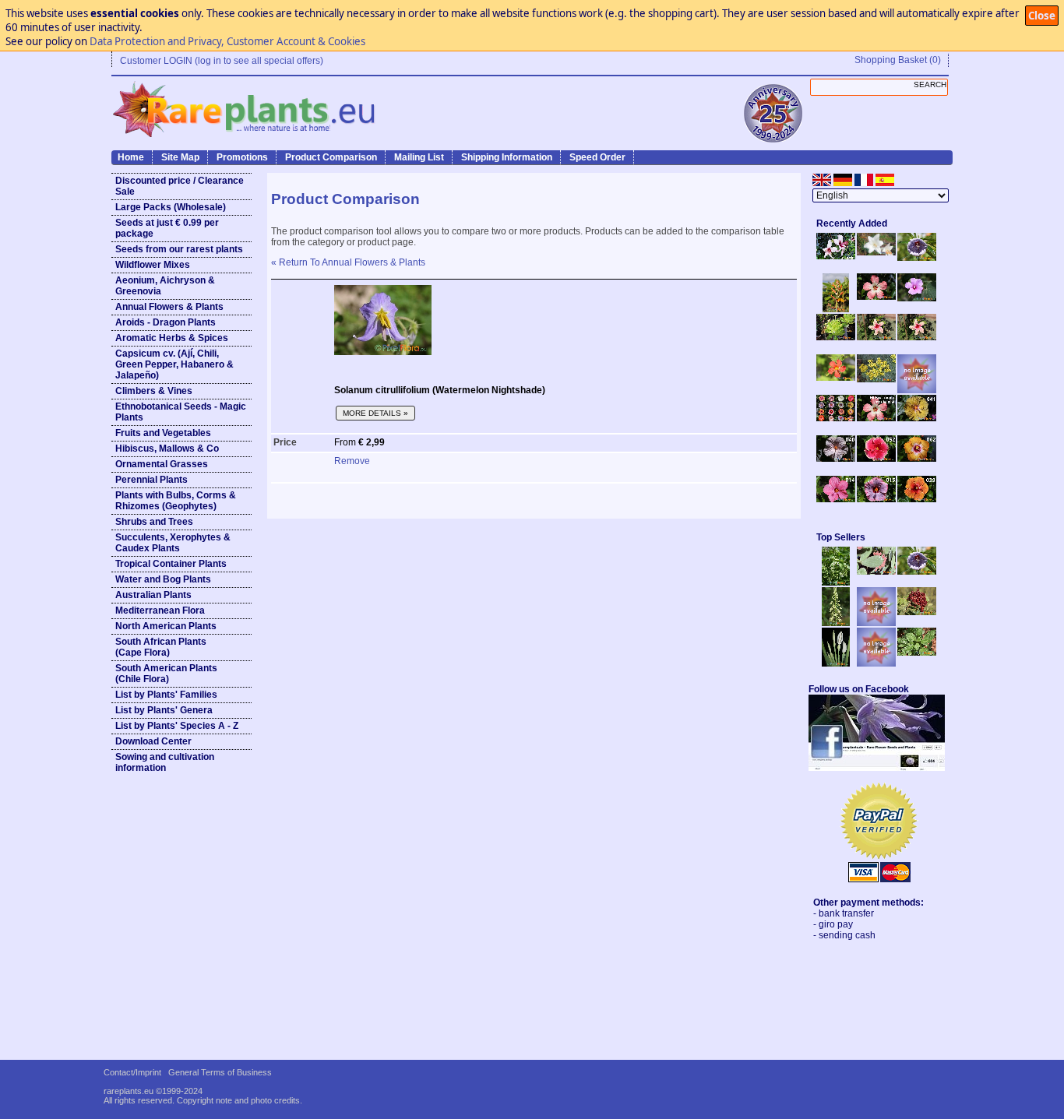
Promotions (242, 157)
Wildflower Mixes (152, 264)
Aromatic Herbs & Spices (171, 338)
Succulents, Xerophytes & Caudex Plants (173, 543)
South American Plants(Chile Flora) (166, 673)
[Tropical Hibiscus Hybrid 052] (876, 458)
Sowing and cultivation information (164, 762)
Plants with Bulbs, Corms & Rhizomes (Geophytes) (175, 501)
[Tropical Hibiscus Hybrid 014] (835, 499)
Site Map (180, 157)
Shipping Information (506, 157)
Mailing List (419, 157)
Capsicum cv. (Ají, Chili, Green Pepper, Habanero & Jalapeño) (174, 364)
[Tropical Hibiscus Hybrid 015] (876, 499)
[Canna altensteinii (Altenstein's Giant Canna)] (836, 309)
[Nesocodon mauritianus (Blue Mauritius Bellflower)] (916, 257)
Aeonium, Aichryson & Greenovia (165, 286)
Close (1041, 16)
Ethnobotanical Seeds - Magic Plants (180, 412)
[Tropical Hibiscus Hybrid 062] (916, 458)
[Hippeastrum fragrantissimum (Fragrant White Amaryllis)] (876, 252)
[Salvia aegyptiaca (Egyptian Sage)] (876, 623)
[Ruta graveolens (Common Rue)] (876, 379)
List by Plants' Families (166, 694)
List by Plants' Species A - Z (176, 725)
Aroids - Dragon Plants (165, 322)
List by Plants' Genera (164, 710)
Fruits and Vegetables (163, 433)
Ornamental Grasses (161, 464)
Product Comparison (331, 157)
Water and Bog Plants (163, 579)
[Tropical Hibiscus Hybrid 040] (835, 458)
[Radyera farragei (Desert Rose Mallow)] (916, 298)
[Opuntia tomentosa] (876, 571)
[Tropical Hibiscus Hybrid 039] (916, 499)
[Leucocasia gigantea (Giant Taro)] (836, 663)
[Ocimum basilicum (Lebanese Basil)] (836, 582)
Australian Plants (153, 594)
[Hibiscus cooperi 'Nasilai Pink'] (876, 296)
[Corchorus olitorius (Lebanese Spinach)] (916, 652)
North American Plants (166, 626)
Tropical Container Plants (171, 563)
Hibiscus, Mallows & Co (167, 448)
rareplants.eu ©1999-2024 (153, 1091)
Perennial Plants (151, 479)
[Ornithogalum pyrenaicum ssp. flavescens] (836, 623)
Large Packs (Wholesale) (170, 207)
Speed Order (597, 157)
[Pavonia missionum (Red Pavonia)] (835, 377)
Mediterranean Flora (160, 610)
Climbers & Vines (153, 390)
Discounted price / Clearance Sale (179, 186)
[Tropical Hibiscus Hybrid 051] (916, 390)
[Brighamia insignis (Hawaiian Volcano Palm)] (835, 337)
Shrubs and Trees (154, 521)
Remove (352, 461)
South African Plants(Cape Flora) (160, 647)
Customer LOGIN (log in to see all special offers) (221, 60)
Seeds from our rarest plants (179, 249)
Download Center (153, 741)
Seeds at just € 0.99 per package (167, 228)
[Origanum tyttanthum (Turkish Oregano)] (876, 663)
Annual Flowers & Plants (169, 306)
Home (131, 157)
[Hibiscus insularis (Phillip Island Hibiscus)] (835, 256)
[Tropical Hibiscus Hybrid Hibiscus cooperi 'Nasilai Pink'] (876, 418)
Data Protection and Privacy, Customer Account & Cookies (227, 41)
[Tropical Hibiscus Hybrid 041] (916, 418)
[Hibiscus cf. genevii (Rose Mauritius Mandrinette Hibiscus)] (876, 337)
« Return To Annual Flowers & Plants (348, 262)
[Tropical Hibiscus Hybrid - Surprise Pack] (835, 418)
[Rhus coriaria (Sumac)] (916, 612)
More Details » (375, 413)
